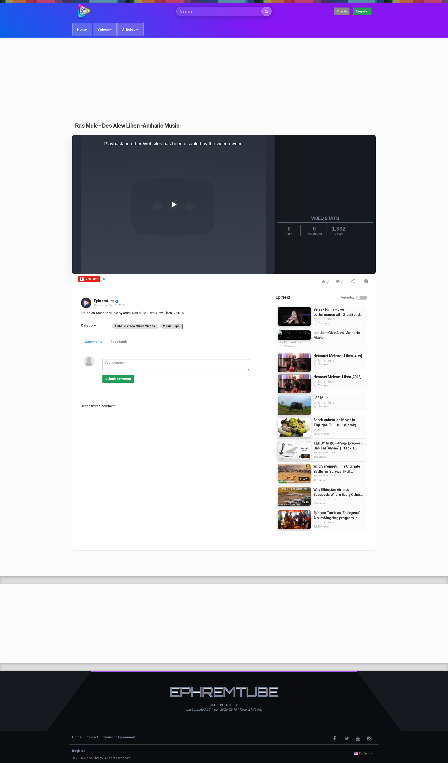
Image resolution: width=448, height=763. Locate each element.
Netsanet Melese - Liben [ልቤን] (337, 356)
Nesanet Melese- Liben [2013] (337, 377)
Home (82, 29)
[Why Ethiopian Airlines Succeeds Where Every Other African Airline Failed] (294, 496)
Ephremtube (104, 301)
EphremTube (326, 453)
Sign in (342, 11)
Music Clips (171, 326)
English (364, 753)
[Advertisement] (224, 77)
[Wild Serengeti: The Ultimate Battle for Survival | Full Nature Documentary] (294, 473)
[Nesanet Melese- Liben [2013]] (294, 383)
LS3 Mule (320, 398)
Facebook (119, 342)
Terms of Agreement (119, 737)
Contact (92, 737)
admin (321, 429)
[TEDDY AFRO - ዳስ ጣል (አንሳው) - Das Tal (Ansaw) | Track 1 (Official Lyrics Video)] (294, 450)
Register (362, 11)
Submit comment (118, 379)
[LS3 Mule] (294, 405)
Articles (129, 29)
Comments (93, 342)
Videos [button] (103, 29)
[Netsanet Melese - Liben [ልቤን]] (294, 362)
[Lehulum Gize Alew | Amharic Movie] (294, 335)
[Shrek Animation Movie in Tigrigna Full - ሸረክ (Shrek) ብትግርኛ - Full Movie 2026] (294, 427)
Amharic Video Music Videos (135, 326)
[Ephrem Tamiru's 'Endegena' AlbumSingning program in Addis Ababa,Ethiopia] (294, 519)
